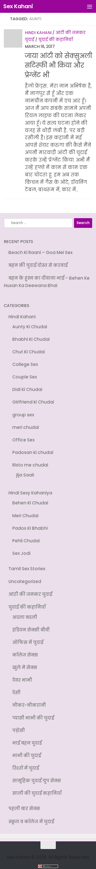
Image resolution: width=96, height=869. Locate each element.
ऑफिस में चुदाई (27, 642)
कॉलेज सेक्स (25, 655)
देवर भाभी (22, 680)
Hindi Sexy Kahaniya (30, 493)
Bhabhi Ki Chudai (31, 339)
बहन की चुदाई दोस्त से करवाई (38, 265)
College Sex (25, 364)
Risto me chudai (30, 465)
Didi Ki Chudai (27, 389)
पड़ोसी (18, 730)
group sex (23, 415)
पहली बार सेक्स (24, 809)
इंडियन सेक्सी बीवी (31, 630)
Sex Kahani (18, 6)
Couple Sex (24, 377)
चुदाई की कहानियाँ (55, 40)
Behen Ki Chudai (30, 503)
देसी (16, 693)
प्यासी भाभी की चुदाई (33, 718)
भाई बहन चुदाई (27, 743)
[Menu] (89, 6)
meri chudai (25, 427)
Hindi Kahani (38, 33)
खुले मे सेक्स (24, 667)
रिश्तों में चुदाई (25, 768)
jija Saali (25, 475)
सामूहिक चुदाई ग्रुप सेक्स (36, 781)
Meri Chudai (25, 516)
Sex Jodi (21, 553)
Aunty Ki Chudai (29, 327)
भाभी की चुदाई (26, 756)
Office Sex (23, 440)
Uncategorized (24, 581)
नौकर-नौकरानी (29, 705)
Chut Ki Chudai (28, 352)
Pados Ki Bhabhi (30, 528)
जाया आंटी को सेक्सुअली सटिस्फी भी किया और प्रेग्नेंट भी (58, 65)
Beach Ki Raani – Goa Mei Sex (40, 252)
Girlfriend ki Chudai (33, 402)
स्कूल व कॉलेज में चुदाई (31, 822)
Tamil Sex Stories (26, 569)
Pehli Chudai (26, 541)
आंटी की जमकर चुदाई (30, 594)
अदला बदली (24, 617)
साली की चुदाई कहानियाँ (37, 793)
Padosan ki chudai (32, 452)
